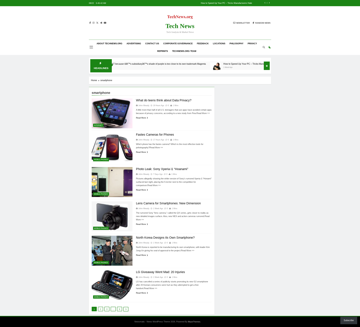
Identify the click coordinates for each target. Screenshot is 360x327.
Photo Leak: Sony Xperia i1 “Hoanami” (162, 169)
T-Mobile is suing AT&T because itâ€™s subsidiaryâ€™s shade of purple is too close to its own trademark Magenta (134, 64)
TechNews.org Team (184, 51)
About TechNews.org (109, 43)
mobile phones (101, 160)
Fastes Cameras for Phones (155, 134)
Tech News (180, 26)
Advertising (134, 43)
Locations (219, 43)
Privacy (252, 43)
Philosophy (236, 43)
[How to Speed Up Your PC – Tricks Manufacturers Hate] (201, 67)
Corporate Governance (178, 43)
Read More (141, 118)
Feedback (203, 43)
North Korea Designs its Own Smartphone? (165, 237)
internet (98, 125)
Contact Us (152, 43)
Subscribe (349, 320)
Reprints (162, 51)
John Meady (143, 105)
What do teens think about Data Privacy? (163, 100)
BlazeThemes (194, 322)
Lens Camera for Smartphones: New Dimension (168, 203)
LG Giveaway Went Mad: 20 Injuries (160, 272)
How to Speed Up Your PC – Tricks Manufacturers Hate (226, 3)
